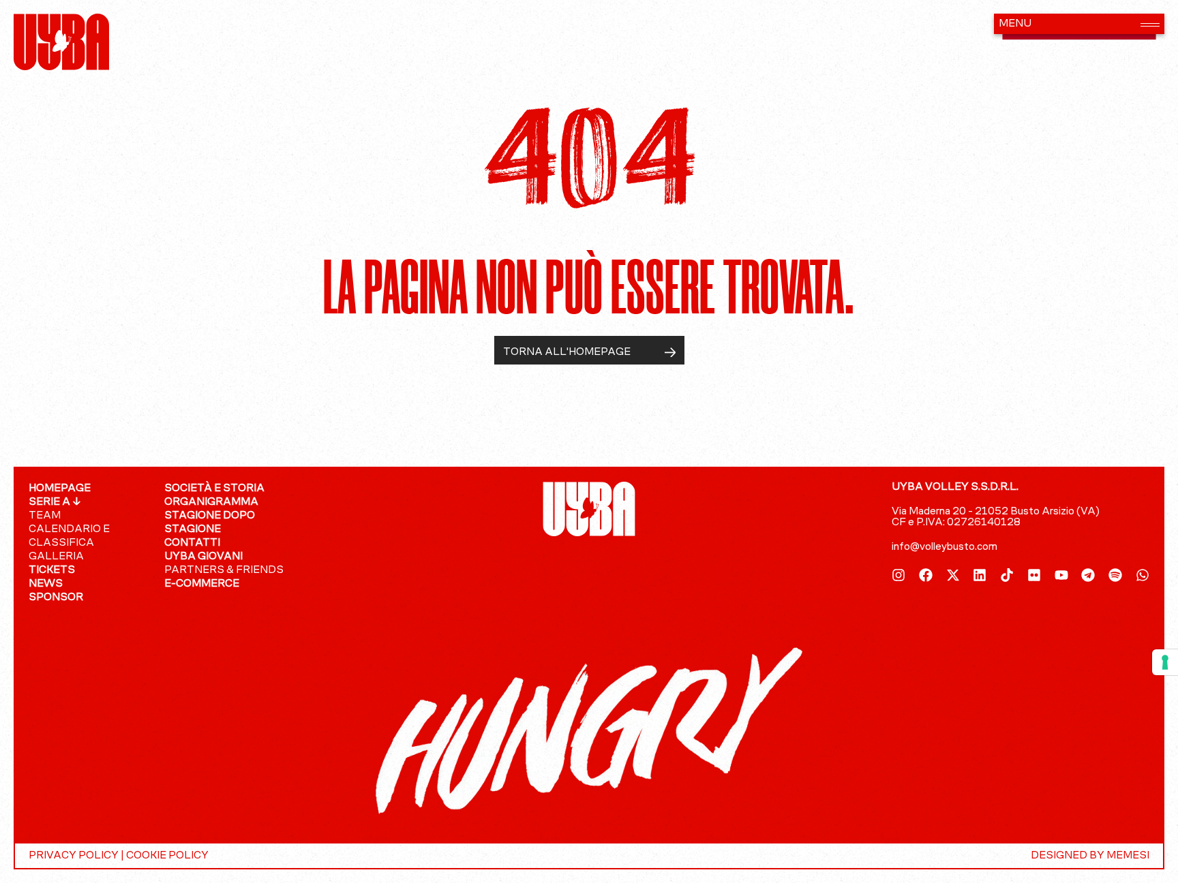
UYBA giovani (203, 556)
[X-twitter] (953, 575)
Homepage (60, 488)
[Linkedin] (979, 575)
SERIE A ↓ (55, 502)
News (46, 583)
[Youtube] (1061, 575)
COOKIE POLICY (167, 855)
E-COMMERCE (201, 583)
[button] (1079, 24)
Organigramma (211, 502)
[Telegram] (1088, 575)
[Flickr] (1034, 575)
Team (45, 515)
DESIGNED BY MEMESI (1090, 855)
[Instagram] (898, 575)
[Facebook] (926, 575)
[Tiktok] (1007, 575)
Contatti (192, 543)
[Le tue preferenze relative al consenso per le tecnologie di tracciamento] (1165, 662)
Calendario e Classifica (69, 536)
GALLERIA (56, 556)
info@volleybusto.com (944, 547)
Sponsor (56, 597)
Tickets (52, 570)
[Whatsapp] (1142, 575)
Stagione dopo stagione (209, 522)
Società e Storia (214, 488)
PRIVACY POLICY (74, 855)
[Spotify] (1115, 575)
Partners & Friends (224, 570)
